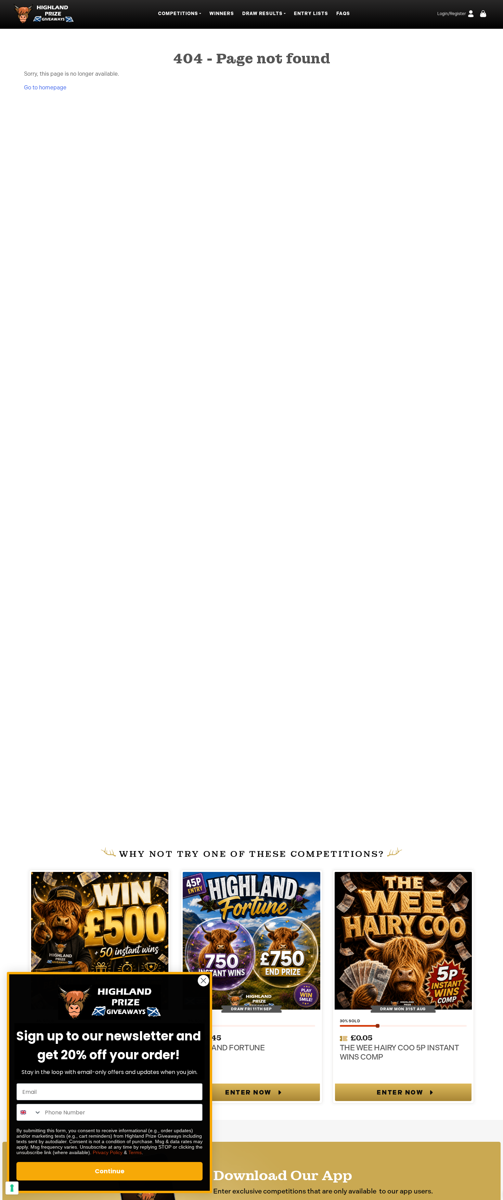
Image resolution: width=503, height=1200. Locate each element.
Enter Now (248, 1092)
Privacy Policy (107, 1152)
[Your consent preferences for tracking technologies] (11, 1188)
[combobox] (29, 1112)
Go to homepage (45, 87)
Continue (110, 1171)
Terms (135, 1152)
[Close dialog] (203, 981)
